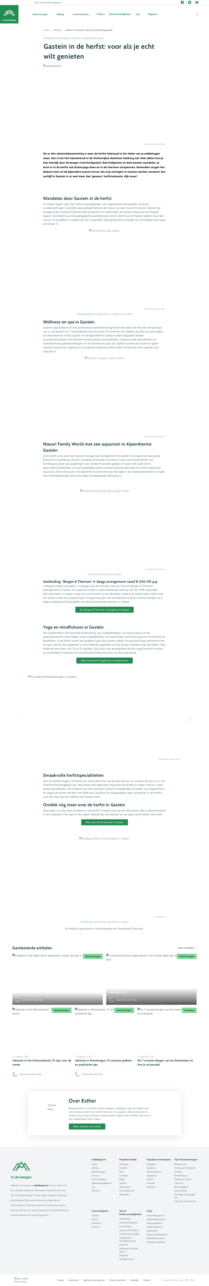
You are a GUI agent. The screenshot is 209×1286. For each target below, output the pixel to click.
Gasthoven (97, 1223)
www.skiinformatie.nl (156, 1238)
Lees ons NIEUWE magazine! (47, 2)
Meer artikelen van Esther (87, 1126)
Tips (138, 14)
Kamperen (151, 1168)
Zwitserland (124, 1187)
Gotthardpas (125, 1218)
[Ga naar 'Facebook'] (182, 2)
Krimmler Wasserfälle (129, 1234)
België (122, 1179)
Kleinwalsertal (180, 1175)
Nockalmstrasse (126, 1259)
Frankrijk (123, 1168)
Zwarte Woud (180, 1190)
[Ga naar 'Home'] (9, 14)
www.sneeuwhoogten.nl (157, 1234)
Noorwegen (124, 1194)
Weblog (60, 14)
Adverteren (73, 1280)
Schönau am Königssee (184, 1168)
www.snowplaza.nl (155, 1223)
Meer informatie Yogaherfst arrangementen (104, 660)
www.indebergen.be (155, 1215)
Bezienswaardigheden (120, 14)
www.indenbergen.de (156, 1219)
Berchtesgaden (181, 1187)
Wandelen (151, 1164)
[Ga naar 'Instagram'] (189, 2)
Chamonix (178, 1183)
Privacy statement (117, 1280)
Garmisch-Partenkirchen (185, 1201)
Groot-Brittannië (126, 1190)
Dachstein (123, 1244)
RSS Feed (96, 1190)
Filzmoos (178, 1171)
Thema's (101, 14)
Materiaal (151, 1187)
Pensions (96, 1226)
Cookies (146, 1280)
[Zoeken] (196, 14)
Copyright (134, 1280)
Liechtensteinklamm (128, 1222)
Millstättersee (180, 1164)
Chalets (95, 1215)
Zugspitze (123, 1255)
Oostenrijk (124, 1164)
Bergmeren (152, 1175)
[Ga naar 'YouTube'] (196, 2)
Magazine (152, 14)
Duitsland (123, 1175)
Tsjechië (122, 1183)
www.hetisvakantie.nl (156, 1242)
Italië (121, 1171)
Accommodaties (81, 14)
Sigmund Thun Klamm (129, 1230)
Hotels (95, 1219)
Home (46, 30)
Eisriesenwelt (125, 1226)
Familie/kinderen (154, 1171)
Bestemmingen (40, 14)
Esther (75, 38)
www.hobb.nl (152, 1230)
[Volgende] (190, 719)
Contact (60, 1280)
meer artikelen (186, 947)
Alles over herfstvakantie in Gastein (105, 822)
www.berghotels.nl (155, 1226)
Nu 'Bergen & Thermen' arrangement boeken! (104, 609)
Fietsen (150, 1179)
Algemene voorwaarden (94, 1280)
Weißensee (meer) (182, 1179)
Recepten (151, 1183)
